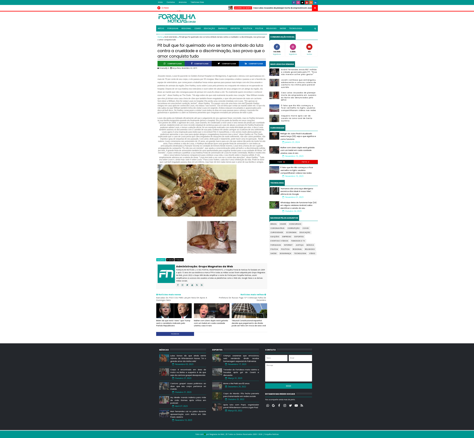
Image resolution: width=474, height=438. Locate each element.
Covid (306, 228)
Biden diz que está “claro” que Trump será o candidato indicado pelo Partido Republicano (173, 323)
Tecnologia (295, 28)
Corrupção (294, 228)
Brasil (274, 224)
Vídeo (312, 253)
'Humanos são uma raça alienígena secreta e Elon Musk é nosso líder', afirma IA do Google (296, 191)
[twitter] (302, 2)
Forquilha (172, 28)
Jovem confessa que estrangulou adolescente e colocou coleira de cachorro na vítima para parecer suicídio (298, 83)
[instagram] (298, 2)
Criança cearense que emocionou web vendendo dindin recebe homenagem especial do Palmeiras (241, 358)
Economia (291, 232)
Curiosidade (277, 232)
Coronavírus (278, 228)
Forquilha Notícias (271, 434)
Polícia (259, 28)
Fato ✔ (306, 162)
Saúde (283, 28)
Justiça (300, 245)
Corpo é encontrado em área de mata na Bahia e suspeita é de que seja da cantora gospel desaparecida (188, 372)
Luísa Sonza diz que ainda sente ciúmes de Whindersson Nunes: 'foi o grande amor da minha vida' (188, 358)
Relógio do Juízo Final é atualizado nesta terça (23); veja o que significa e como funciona (298, 136)
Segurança (285, 253)
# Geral (170, 260)
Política (247, 28)
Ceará (197, 28)
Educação (209, 28)
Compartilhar (175, 64)
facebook (175, 334)
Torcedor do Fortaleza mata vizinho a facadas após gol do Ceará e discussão (241, 372)
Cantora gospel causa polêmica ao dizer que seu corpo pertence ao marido (188, 386)
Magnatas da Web (216, 434)
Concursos (295, 224)
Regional (186, 28)
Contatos (171, 2)
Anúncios (183, 2)
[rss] (311, 2)
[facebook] (294, 2)
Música (310, 245)
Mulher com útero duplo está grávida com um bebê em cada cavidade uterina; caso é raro (211, 323)
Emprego (222, 28)
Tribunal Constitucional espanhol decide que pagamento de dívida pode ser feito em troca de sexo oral (249, 323)
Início (160, 2)
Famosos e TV (298, 241)
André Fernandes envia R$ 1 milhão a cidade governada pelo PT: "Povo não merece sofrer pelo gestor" (299, 72)
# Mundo (179, 260)
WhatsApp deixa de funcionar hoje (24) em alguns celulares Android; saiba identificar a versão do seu (298, 205)
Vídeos (161, 34)
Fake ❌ (281, 162)
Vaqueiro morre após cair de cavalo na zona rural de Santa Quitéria (296, 118)
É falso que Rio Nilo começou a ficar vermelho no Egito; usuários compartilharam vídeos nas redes (298, 108)
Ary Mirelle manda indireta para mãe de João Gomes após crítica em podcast (188, 400)
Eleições (275, 236)
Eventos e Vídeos (279, 241)
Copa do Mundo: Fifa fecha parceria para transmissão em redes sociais (241, 395)
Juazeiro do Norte (221, 8)
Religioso (271, 28)
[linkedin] (315, 2)
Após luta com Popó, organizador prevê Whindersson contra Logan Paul (241, 406)
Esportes (235, 28)
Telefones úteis (197, 2)
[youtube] (307, 2)
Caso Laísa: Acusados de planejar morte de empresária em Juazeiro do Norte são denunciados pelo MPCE (279, 8)
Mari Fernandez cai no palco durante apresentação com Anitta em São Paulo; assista (188, 414)
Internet (288, 245)
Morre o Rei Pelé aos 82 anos (236, 383)
